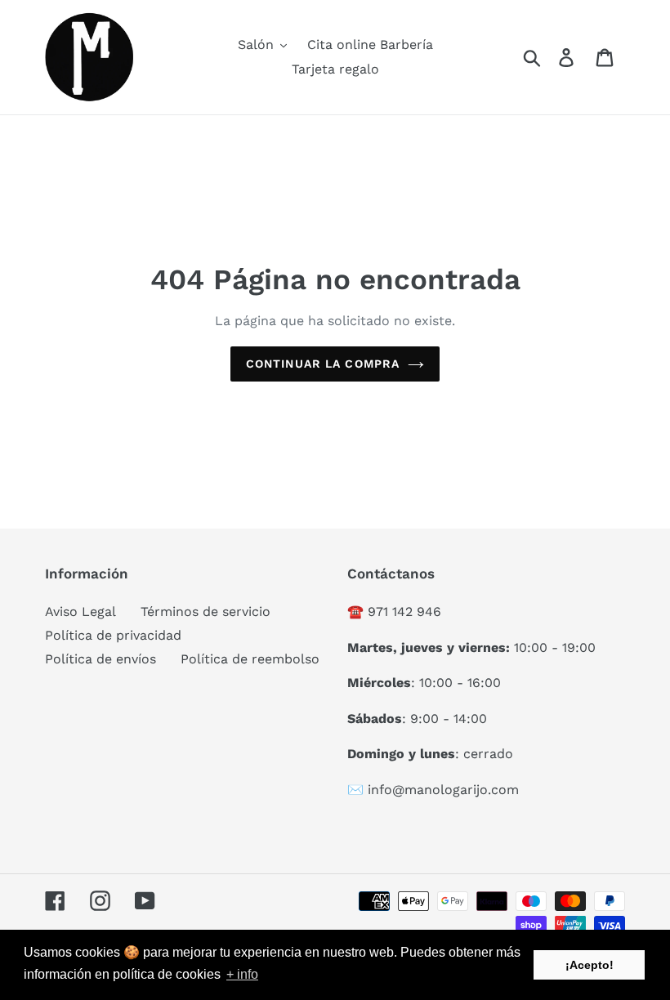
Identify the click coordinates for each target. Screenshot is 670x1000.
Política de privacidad (113, 635)
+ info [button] (242, 974)
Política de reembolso (250, 659)
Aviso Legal (80, 611)
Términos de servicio (205, 611)
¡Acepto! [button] (589, 964)
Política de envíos (100, 659)
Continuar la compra (323, 363)
